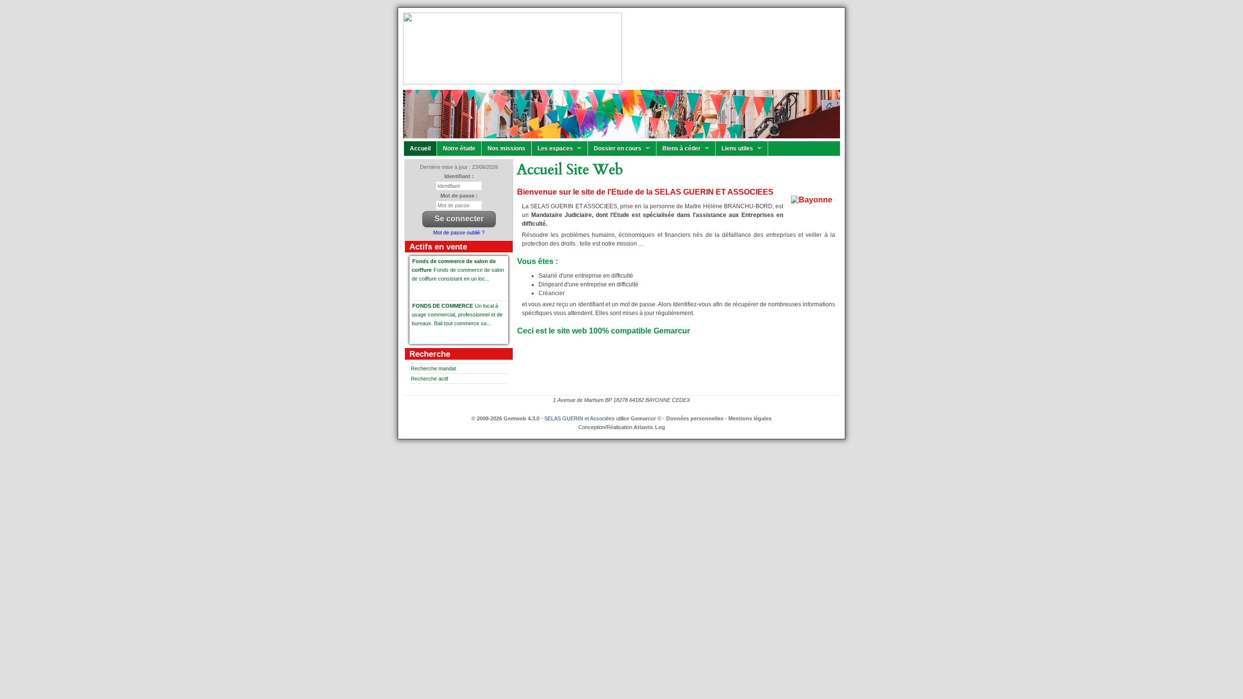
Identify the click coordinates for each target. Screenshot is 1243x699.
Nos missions (506, 148)
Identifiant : (459, 176)
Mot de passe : (459, 196)
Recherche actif (429, 379)
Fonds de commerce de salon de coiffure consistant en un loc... (458, 270)
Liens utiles (737, 148)
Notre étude (459, 148)
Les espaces (555, 148)
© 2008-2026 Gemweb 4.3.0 (505, 418)
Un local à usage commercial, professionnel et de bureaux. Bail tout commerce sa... (457, 314)
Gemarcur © (646, 418)
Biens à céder (681, 148)
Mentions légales (750, 418)
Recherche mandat (433, 368)
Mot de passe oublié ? (459, 232)
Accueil (420, 148)
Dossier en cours (617, 148)
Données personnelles (694, 418)
